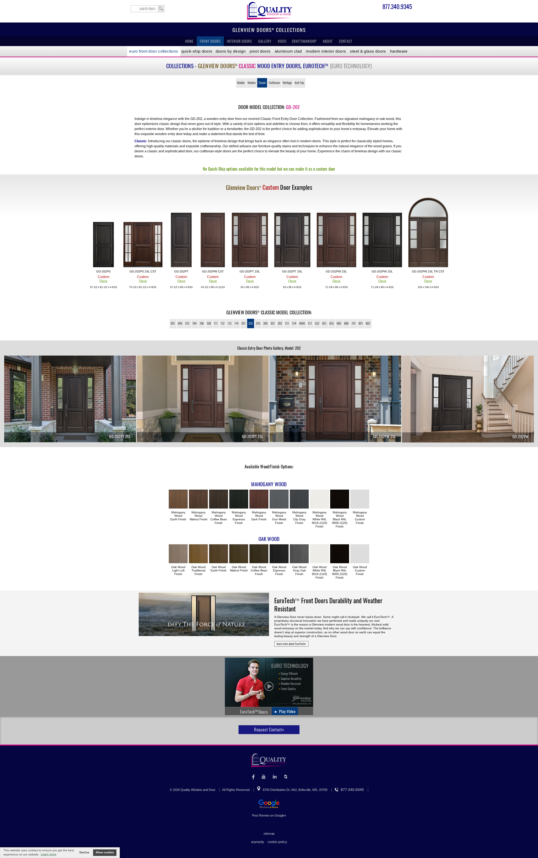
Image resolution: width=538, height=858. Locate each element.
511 (310, 323)
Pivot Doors (260, 51)
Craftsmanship (304, 41)
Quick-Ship (196, 51)
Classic (262, 83)
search (147, 8)
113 (229, 323)
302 (280, 323)
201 (243, 323)
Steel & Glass (368, 51)
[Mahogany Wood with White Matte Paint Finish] (319, 499)
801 (361, 323)
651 (324, 323)
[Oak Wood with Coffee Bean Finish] (258, 554)
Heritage (287, 83)
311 (287, 323)
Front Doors (210, 41)
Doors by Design (231, 51)
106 (201, 323)
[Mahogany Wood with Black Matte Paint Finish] (339, 499)
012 (187, 323)
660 (339, 323)
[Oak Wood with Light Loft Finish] (178, 554)
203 (258, 323)
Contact (345, 41)
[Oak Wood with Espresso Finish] (279, 554)
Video (282, 41)
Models (241, 83)
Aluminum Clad (288, 51)
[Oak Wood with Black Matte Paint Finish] (339, 554)
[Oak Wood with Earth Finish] (218, 554)
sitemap (269, 833)
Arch (299, 83)
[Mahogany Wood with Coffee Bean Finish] (218, 499)
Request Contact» (269, 730)
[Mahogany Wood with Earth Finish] (178, 499)
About (328, 41)
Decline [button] (84, 852)
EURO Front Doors (153, 51)
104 (194, 323)
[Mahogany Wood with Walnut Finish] (198, 499)
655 (331, 323)
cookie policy (277, 842)
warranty (257, 842)
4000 (302, 323)
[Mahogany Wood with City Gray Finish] (299, 499)
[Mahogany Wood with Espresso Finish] (238, 499)
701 (353, 323)
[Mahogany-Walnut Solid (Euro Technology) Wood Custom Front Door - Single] (212, 240)
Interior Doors (239, 41)
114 (236, 323)
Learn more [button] (48, 854)
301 (272, 323)
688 (346, 323)
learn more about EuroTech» (291, 644)
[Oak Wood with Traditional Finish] (198, 554)
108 (209, 323)
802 (368, 323)
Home (189, 41)
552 (317, 323)
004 (180, 323)
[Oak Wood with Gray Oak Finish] (299, 554)
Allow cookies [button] (105, 852)
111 (216, 323)
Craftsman (274, 83)
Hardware (399, 51)
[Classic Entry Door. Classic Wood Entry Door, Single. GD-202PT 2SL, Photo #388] (203, 399)
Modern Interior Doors (326, 51)
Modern (252, 83)
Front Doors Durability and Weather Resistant (328, 604)
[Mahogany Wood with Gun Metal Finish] (279, 499)
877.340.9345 (397, 7)
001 (173, 323)
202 (250, 323)
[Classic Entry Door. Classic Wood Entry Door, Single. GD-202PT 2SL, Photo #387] (70, 399)
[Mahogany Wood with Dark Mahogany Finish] (258, 499)
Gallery (264, 41)
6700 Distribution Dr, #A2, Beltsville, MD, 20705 (295, 790)
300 (265, 323)
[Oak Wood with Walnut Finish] (238, 554)
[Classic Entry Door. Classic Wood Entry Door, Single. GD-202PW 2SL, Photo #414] (335, 399)
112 (222, 323)
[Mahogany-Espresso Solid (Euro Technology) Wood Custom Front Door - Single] (103, 245)
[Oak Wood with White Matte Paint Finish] (319, 554)
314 (294, 323)
